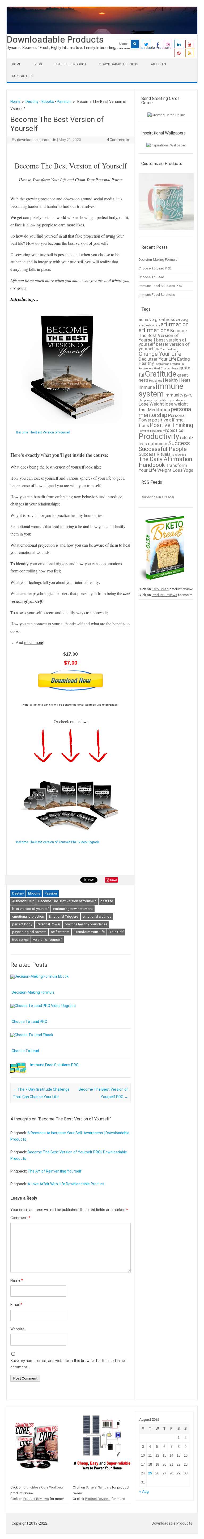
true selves (20, 940)
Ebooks (47, 101)
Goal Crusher (162, 368)
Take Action (178, 455)
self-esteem (60, 932)
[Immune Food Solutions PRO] (18, 1076)
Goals (174, 368)
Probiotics (173, 430)
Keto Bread (160, 589)
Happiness (155, 380)
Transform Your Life (89, 932)
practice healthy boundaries (86, 924)
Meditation (159, 409)
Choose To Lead (25, 1051)
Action (156, 325)
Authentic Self (23, 901)
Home (16, 64)
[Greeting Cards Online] (166, 115)
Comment (20, 1218)
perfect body (22, 924)
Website (17, 1329)
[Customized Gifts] (166, 233)
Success (179, 443)
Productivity (159, 436)
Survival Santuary (98, 1487)
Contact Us (22, 76)
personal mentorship (166, 412)
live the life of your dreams (169, 400)
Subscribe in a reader (158, 497)
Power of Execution (150, 431)
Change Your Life (160, 354)
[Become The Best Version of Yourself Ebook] (69, 426)
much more (33, 642)
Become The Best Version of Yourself (67, 901)
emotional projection (28, 916)
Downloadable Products (55, 39)
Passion (64, 101)
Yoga (188, 470)
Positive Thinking (171, 425)
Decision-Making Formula (33, 992)
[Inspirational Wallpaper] (166, 145)
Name (16, 1280)
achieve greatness (157, 319)
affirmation (175, 324)
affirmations (154, 330)
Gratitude (160, 373)
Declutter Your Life (157, 359)
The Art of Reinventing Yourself (55, 1171)
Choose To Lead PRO (29, 1021)
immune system (161, 390)
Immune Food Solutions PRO (54, 1065)
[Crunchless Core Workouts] (35, 1481)
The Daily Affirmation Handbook (165, 462)
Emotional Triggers (63, 916)
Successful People (163, 449)
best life (106, 901)
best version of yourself (30, 909)
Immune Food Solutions (157, 295)
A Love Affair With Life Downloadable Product (66, 1184)
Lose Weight (151, 404)
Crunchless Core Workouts (43, 1487)
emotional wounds (97, 916)
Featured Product (71, 64)
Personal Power (48, 924)
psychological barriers (29, 932)
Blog (38, 64)
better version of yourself (164, 346)
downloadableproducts (36, 140)
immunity (173, 395)
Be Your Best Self (166, 349)
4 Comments (118, 140)
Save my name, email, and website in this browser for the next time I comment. (68, 1364)
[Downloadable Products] (102, 33)
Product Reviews (164, 595)
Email (16, 1304)
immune (147, 387)
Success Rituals (155, 454)
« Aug (144, 1492)
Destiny (32, 101)
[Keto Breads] (162, 583)
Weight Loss (169, 470)
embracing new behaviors (73, 909)
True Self (116, 932)
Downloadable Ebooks (118, 64)
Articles (158, 64)
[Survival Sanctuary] (102, 1481)
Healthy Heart (176, 380)
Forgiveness (162, 364)
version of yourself (47, 940)
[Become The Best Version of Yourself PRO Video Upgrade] (69, 836)
